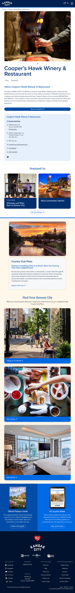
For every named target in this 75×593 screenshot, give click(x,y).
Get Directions (13, 129)
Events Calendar (46, 575)
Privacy (71, 587)
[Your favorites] (64, 3)
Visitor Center (46, 582)
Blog (46, 568)
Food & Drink (11, 200)
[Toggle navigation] (72, 3)
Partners (64, 572)
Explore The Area (18, 285)
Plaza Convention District (52, 201)
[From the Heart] (37, 538)
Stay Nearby (11, 477)
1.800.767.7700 (27, 565)
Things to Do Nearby (14, 361)
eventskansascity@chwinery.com (18, 145)
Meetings (65, 568)
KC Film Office (64, 582)
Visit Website (12, 148)
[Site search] (68, 3)
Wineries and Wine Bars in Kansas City (16, 204)
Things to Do (45, 578)
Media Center (65, 565)
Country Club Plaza (14, 121)
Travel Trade (65, 575)
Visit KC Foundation (65, 578)
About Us (46, 565)
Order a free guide (17, 526)
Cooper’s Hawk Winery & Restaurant (18, 9)
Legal (61, 587)
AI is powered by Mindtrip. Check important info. (61, 589)
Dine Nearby (11, 419)
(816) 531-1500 (13, 152)
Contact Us (46, 572)
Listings (4, 9)
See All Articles (36, 212)
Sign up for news (57, 526)
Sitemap (66, 587)
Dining (7, 80)
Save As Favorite (36, 109)
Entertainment (14, 80)
